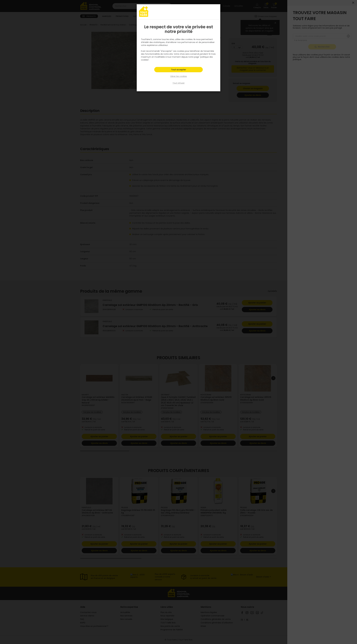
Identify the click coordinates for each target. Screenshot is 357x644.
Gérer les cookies (178, 76)
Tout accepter (178, 69)
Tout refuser (179, 83)
